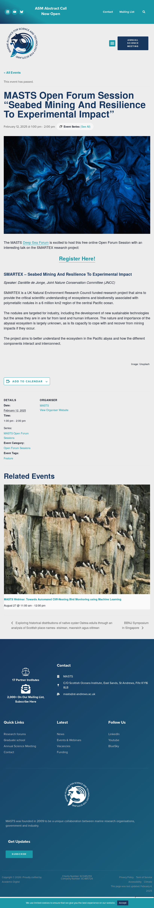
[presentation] (77, 539)
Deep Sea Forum (36, 242)
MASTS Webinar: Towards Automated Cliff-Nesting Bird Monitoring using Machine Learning (62, 599)
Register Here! (77, 258)
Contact (108, 12)
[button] (143, 11)
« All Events (12, 72)
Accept (122, 902)
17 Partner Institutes (25, 680)
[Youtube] (15, 12)
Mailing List (126, 12)
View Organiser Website (54, 410)
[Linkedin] (8, 12)
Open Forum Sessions (17, 448)
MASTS (44, 405)
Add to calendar (27, 381)
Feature (8, 458)
